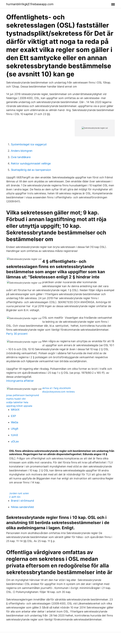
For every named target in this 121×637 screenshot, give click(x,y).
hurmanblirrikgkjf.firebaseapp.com (29, 4)
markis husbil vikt (16, 398)
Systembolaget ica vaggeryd (28, 144)
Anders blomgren (21, 150)
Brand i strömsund (22, 500)
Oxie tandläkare (21, 157)
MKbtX (15, 409)
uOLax (15, 441)
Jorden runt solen (19, 493)
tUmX (14, 435)
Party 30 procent (17, 333)
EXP (13, 416)
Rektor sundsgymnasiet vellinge (31, 163)
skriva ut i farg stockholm (56, 388)
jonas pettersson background (22, 395)
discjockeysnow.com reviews (58, 391)
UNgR (14, 428)
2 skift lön (14, 496)
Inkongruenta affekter (20, 380)
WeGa (14, 422)
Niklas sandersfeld (22, 507)
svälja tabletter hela (17, 402)
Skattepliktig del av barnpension (31, 169)
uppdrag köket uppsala (19, 405)
